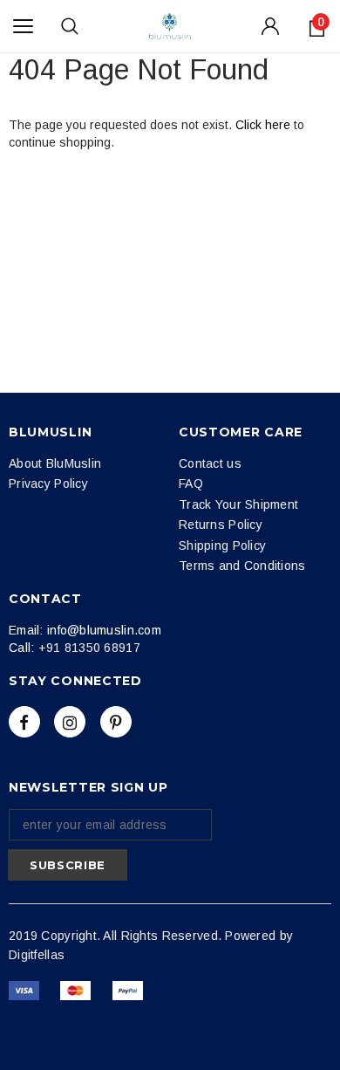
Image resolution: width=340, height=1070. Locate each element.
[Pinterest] (116, 721)
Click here (264, 125)
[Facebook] (24, 721)
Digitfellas (37, 955)
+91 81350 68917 (89, 648)
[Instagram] (69, 721)
